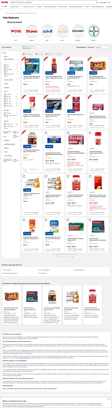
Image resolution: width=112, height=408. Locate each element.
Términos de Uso (39, 406)
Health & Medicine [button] (28, 54)
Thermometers (42, 273)
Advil (46, 40)
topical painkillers (24, 358)
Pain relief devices (79, 270)
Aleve (62, 40)
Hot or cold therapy (43, 270)
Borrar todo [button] (59, 54)
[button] (11, 56)
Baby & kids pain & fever (10, 273)
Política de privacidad (29, 406)
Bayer (93, 40)
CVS (15, 40)
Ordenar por (90, 47)
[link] (52, 82)
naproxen (24, 350)
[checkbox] (11, 65)
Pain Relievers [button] (50, 54)
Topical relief (6, 270)
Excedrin (77, 40)
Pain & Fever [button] (40, 54)
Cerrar (109, 398)
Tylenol (31, 40)
